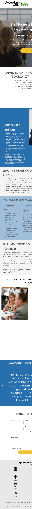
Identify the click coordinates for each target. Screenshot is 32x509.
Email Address (14, 431)
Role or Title (13, 426)
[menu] (29, 3)
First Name (13, 420)
